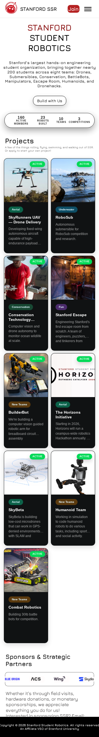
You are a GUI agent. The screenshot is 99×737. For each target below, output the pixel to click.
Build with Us (49, 100)
